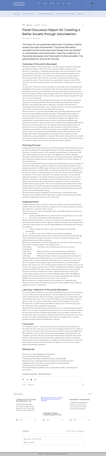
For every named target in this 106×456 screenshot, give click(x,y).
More (80, 14)
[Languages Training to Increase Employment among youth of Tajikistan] (53, 403)
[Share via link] (35, 379)
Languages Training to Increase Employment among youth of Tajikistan (53, 414)
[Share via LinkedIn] (31, 379)
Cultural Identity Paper (45, 14)
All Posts (17, 14)
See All (90, 394)
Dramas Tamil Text (29, 14)
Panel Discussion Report (44, 374)
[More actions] (83, 25)
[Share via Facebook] (23, 379)
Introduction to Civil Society (30, 374)
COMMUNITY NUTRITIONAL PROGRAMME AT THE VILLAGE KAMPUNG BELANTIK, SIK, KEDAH (26, 400)
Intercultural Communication (65, 14)
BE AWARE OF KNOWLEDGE (80, 399)
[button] (45, 3)
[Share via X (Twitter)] (27, 379)
